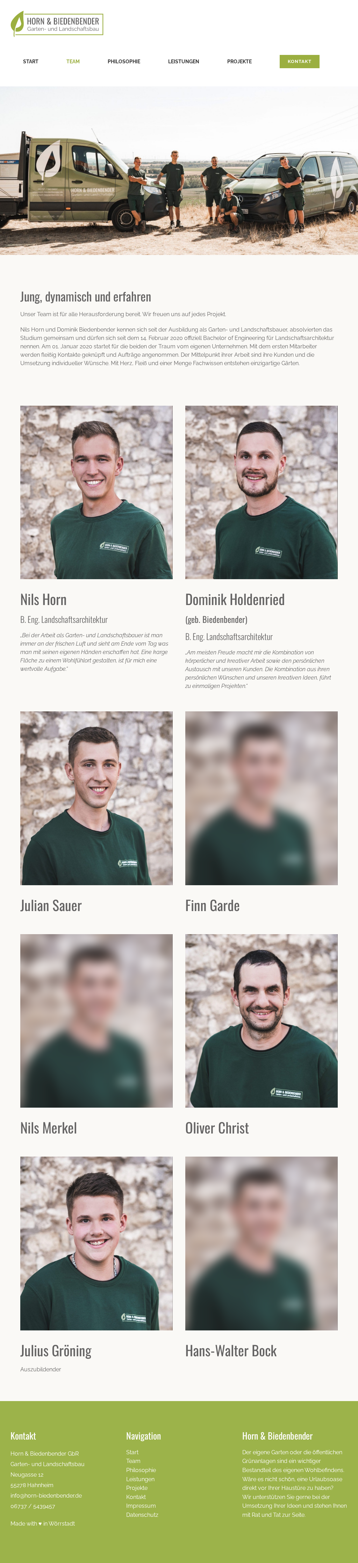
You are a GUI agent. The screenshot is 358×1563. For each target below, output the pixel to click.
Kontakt (136, 1497)
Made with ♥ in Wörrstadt (42, 1523)
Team (133, 1461)
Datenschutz (142, 1515)
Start (132, 1452)
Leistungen (140, 1479)
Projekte (137, 1488)
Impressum (141, 1505)
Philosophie (141, 1470)
